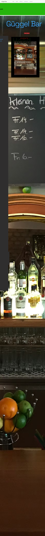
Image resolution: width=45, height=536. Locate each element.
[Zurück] (11, 57)
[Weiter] (39, 57)
